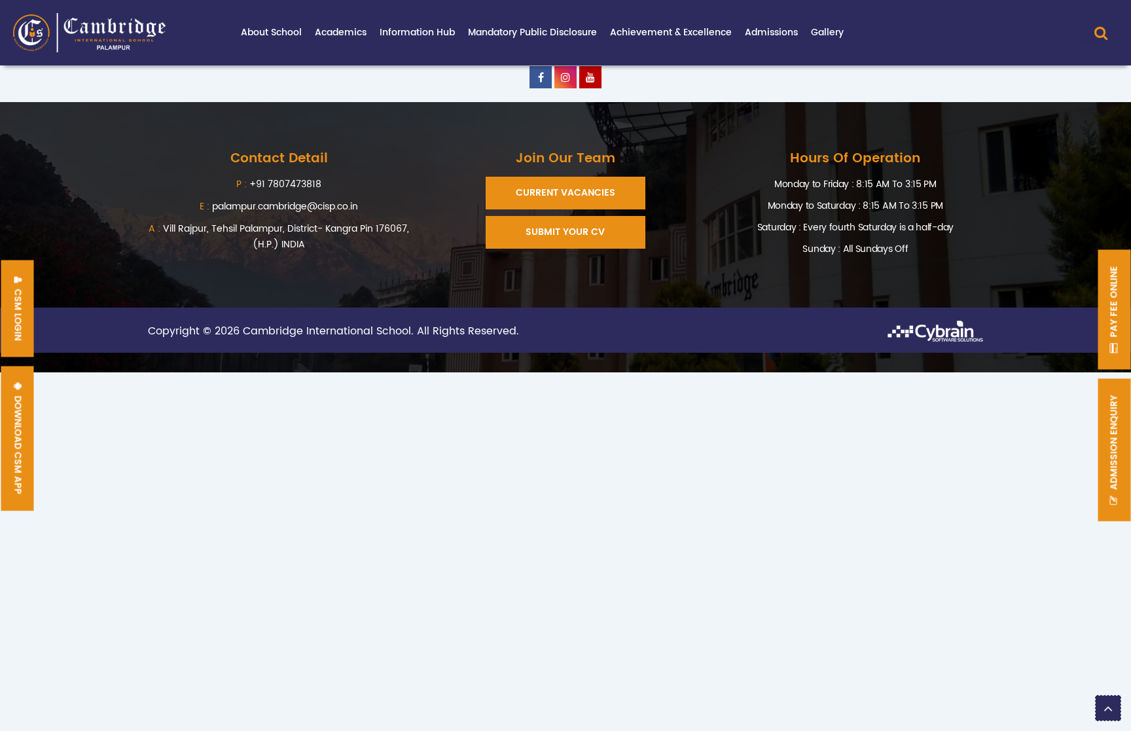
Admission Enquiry (1114, 443)
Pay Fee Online (1114, 303)
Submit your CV (565, 232)
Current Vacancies (565, 192)
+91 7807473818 (285, 184)
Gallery (827, 32)
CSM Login (18, 313)
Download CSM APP (18, 443)
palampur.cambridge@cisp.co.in (279, 206)
